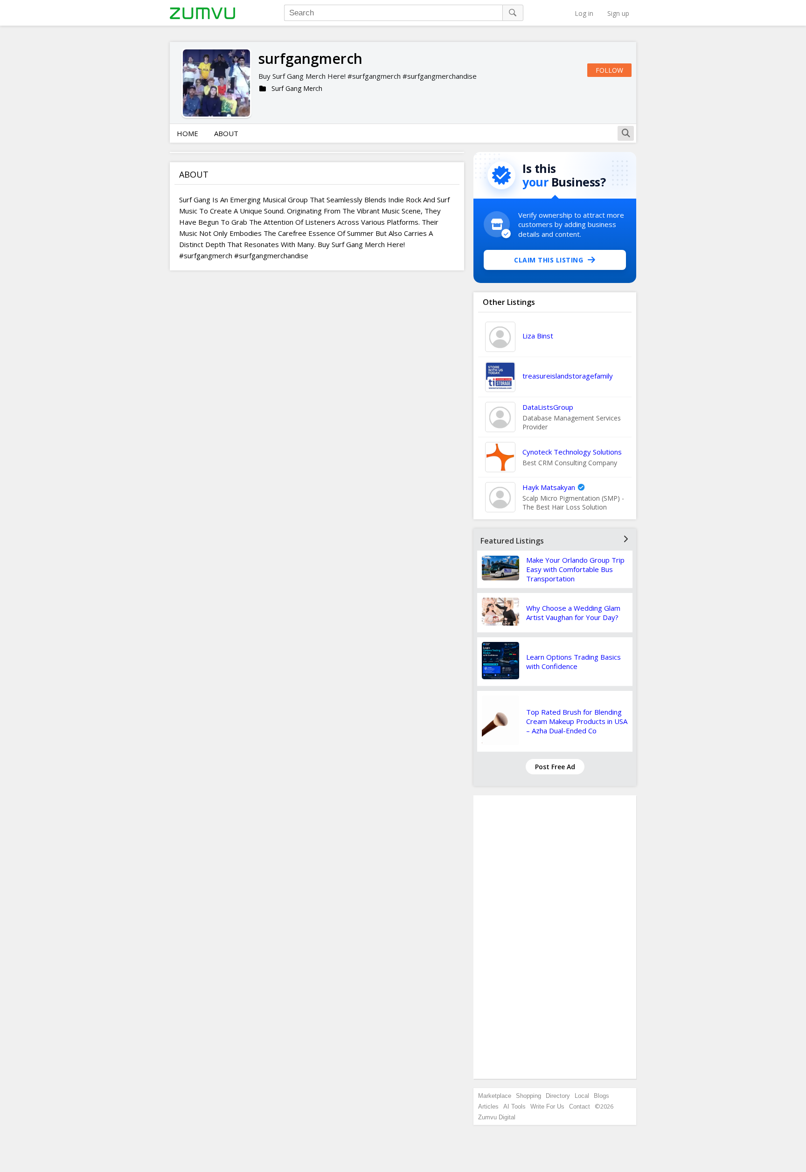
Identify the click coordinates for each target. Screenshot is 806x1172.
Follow (609, 70)
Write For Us (547, 1106)
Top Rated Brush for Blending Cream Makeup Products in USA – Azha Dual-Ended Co (576, 721)
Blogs (601, 1096)
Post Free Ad (555, 766)
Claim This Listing (548, 259)
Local (582, 1096)
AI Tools (514, 1106)
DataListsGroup (547, 407)
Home (187, 133)
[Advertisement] (555, 937)
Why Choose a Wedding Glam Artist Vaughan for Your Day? (573, 612)
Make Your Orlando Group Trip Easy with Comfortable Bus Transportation (575, 569)
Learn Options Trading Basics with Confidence (573, 661)
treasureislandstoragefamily (567, 375)
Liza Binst (537, 335)
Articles (488, 1106)
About (226, 133)
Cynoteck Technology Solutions (572, 451)
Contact (579, 1106)
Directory (558, 1096)
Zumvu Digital (496, 1117)
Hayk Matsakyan (548, 487)
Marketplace (494, 1096)
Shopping (528, 1096)
